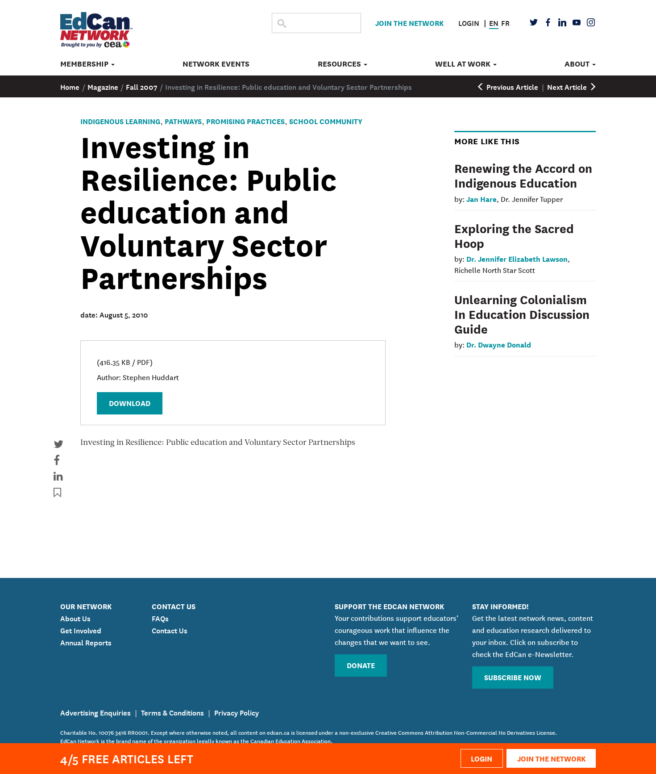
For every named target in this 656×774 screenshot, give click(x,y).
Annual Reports (86, 642)
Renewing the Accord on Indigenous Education (523, 175)
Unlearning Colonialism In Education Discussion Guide (522, 313)
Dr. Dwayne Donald (498, 344)
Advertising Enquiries (95, 712)
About (578, 64)
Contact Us (169, 630)
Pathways (183, 120)
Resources (340, 64)
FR (505, 22)
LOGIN (481, 758)
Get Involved (80, 630)
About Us (75, 617)
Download (129, 402)
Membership (85, 64)
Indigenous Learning (120, 120)
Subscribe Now (512, 676)
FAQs (160, 617)
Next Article (568, 86)
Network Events (216, 64)
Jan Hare (481, 198)
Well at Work (463, 64)
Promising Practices (245, 120)
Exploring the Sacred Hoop (514, 235)
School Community (325, 120)
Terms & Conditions (172, 712)
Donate (361, 664)
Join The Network (409, 22)
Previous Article (511, 86)
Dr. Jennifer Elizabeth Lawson (517, 258)
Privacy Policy (236, 712)
